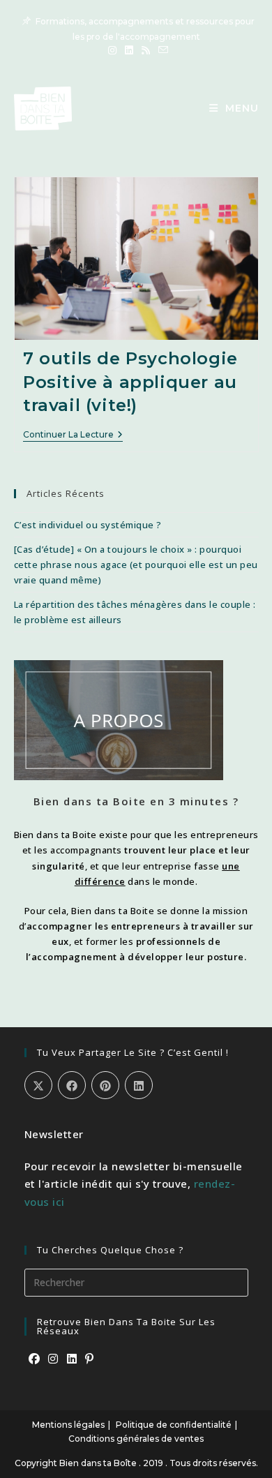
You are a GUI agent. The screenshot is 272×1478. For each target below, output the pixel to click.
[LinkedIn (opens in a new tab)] (129, 50)
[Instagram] (53, 1359)
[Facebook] (34, 1359)
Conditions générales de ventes (136, 1438)
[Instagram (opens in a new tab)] (112, 50)
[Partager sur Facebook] (72, 1085)
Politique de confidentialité (174, 1424)
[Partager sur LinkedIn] (139, 1085)
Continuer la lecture (73, 436)
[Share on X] (38, 1085)
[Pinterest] (89, 1359)
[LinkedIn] (72, 1359)
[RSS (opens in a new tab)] (145, 50)
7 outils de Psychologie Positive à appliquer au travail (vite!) (130, 381)
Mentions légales (68, 1424)
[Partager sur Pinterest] (105, 1085)
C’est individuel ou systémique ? (88, 524)
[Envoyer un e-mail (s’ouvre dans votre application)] (161, 50)
